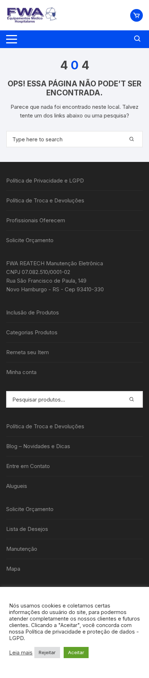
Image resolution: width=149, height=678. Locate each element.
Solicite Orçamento (30, 240)
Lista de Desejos (27, 528)
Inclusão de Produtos (32, 312)
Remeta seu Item (27, 352)
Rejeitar (47, 652)
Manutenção (21, 548)
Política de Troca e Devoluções (45, 200)
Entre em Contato (28, 466)
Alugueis (16, 485)
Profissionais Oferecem (35, 220)
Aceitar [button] (76, 652)
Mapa (13, 568)
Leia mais (21, 652)
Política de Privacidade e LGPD (45, 180)
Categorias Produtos (32, 332)
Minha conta (21, 372)
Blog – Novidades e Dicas (38, 446)
